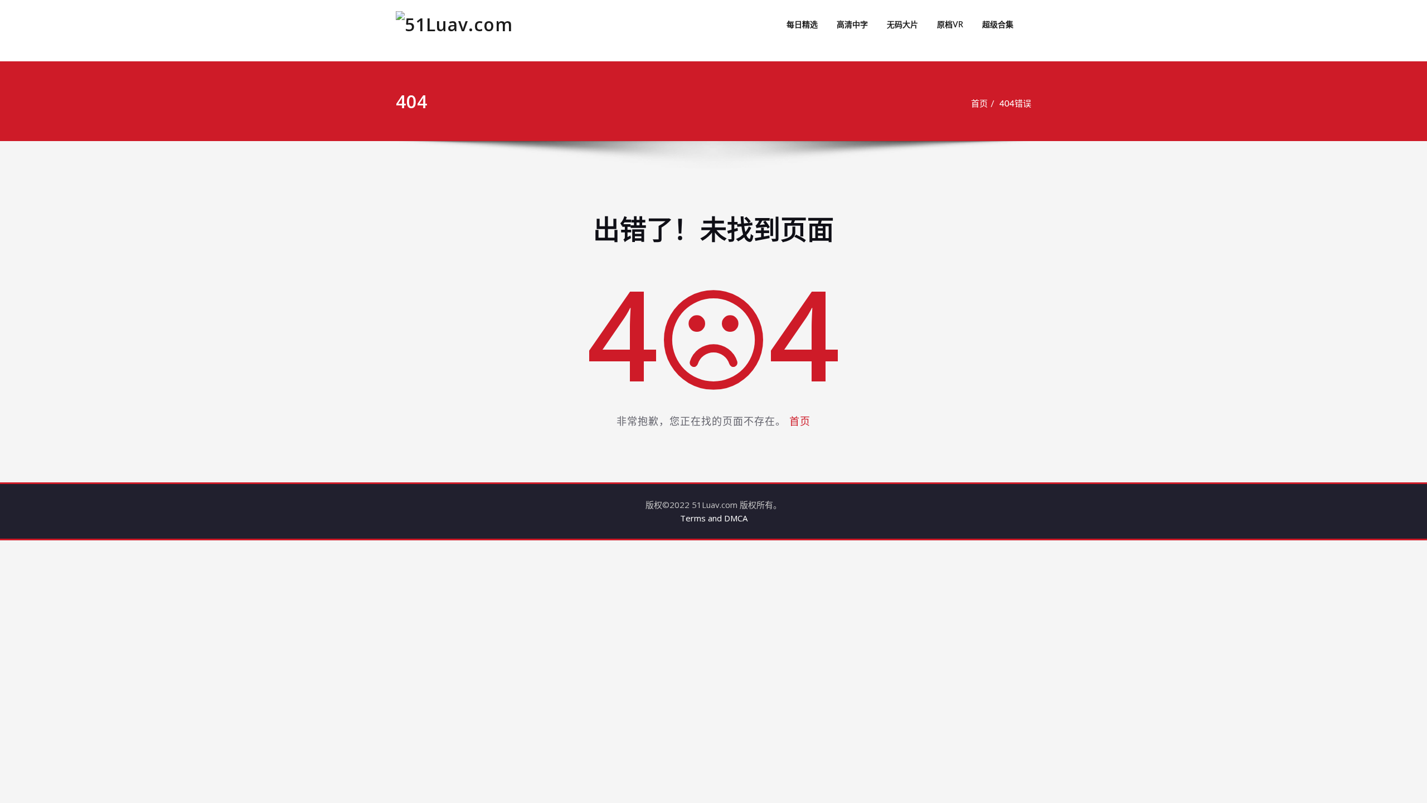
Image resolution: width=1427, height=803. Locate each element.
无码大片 (902, 25)
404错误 (1015, 104)
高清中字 (852, 25)
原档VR (950, 25)
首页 (979, 104)
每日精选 (802, 25)
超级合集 (997, 25)
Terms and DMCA (714, 518)
